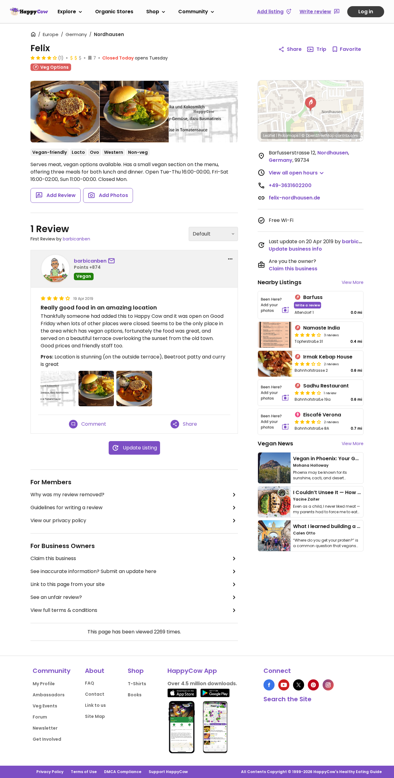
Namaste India (321, 327)
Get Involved (47, 739)
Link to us (95, 705)
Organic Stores (114, 11)
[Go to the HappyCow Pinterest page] (313, 684)
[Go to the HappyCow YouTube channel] (283, 684)
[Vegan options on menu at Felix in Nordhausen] (203, 111)
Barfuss (313, 297)
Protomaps (288, 135)
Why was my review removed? (67, 494)
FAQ (89, 683)
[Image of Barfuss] (275, 305)
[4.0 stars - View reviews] (308, 421)
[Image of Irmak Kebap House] (275, 364)
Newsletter (45, 728)
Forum (40, 717)
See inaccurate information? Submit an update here (93, 571)
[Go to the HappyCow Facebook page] (269, 684)
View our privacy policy (58, 520)
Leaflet (269, 135)
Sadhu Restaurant (326, 385)
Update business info (295, 248)
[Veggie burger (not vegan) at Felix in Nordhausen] (134, 111)
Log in (365, 11)
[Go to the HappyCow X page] (298, 684)
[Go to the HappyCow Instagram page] (328, 684)
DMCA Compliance (122, 771)
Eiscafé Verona (322, 414)
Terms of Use (84, 771)
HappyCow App (192, 670)
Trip (321, 49)
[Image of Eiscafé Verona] (275, 422)
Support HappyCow (168, 771)
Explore (67, 11)
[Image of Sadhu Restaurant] (275, 393)
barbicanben (76, 239)
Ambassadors (49, 695)
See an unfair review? (56, 597)
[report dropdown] (230, 259)
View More (353, 282)
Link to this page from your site (67, 584)
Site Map (95, 716)
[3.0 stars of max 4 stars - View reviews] (308, 363)
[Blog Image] (274, 467)
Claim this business (53, 558)
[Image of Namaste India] (275, 335)
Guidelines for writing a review (66, 507)
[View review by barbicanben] (55, 269)
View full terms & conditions (63, 610)
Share (294, 49)
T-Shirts (137, 684)
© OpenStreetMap (317, 135)
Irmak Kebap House (327, 356)
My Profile (44, 684)
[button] (310, 104)
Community (193, 11)
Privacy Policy (49, 771)
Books (135, 695)
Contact (94, 694)
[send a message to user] (112, 261)
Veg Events (45, 706)
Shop (152, 11)
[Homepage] (29, 11)
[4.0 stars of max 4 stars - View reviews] (44, 57)
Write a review (307, 305)
